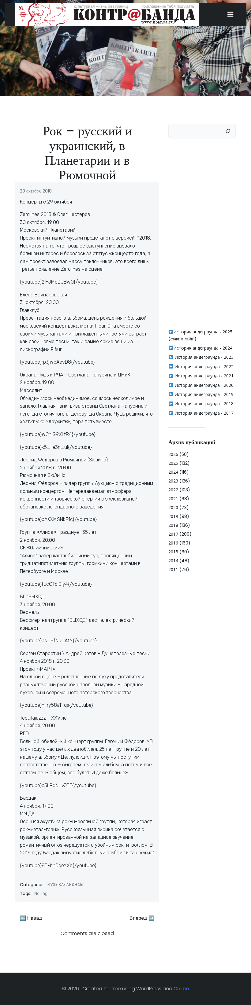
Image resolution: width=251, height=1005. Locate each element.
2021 (173, 498)
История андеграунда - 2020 (203, 385)
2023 (173, 481)
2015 (173, 552)
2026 (173, 454)
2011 (173, 569)
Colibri (181, 988)
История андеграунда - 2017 (203, 413)
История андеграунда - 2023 (203, 357)
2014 (173, 560)
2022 (173, 490)
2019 (173, 516)
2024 (173, 472)
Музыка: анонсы (65, 884)
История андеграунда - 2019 (203, 394)
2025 (173, 463)
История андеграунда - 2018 (203, 403)
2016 (173, 543)
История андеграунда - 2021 (203, 376)
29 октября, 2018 (36, 191)
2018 (173, 525)
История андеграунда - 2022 (203, 366)
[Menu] (230, 14)
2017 (173, 534)
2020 (173, 507)
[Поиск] (228, 131)
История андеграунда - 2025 (202, 332)
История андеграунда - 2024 (202, 348)
